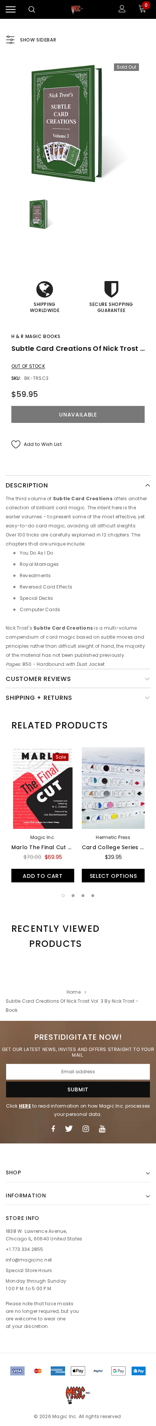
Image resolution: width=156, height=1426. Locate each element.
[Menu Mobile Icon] (11, 9)
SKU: (16, 378)
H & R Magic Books (35, 336)
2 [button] (73, 895)
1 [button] (63, 895)
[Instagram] (86, 1128)
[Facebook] (53, 1128)
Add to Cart (43, 876)
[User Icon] (122, 9)
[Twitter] (69, 1128)
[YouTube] (102, 1128)
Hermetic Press (113, 837)
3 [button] (82, 895)
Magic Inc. (42, 837)
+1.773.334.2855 (25, 1249)
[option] (78, 123)
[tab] (59, 725)
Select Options (113, 876)
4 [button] (92, 895)
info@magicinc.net (29, 1260)
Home (74, 992)
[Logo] (77, 9)
